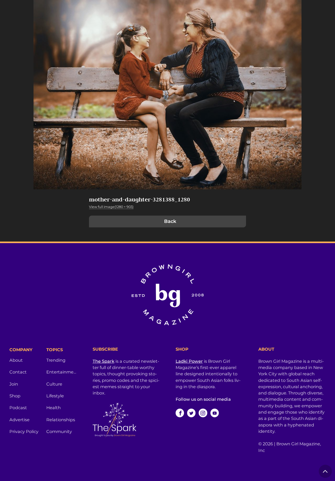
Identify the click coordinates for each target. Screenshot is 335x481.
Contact (18, 372)
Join (13, 384)
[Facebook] (180, 413)
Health (53, 407)
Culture (54, 384)
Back (170, 221)
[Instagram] (203, 413)
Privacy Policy (23, 431)
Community (59, 431)
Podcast (18, 407)
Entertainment (61, 372)
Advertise (19, 419)
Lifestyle (55, 395)
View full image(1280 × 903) (111, 207)
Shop (14, 395)
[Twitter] (191, 413)
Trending (55, 360)
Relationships (60, 419)
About (16, 360)
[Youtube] (214, 413)
